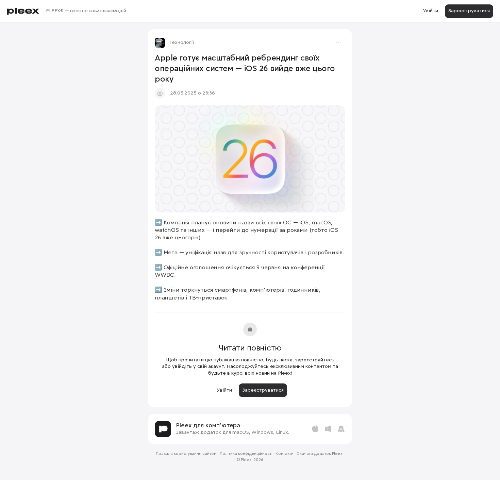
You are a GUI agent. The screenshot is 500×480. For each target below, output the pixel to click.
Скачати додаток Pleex (320, 454)
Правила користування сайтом (186, 454)
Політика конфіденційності (246, 454)
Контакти (285, 454)
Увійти (430, 11)
